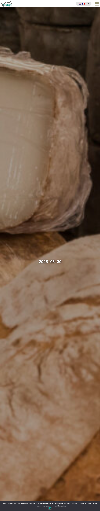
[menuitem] (80, 3)
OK (50, 508)
